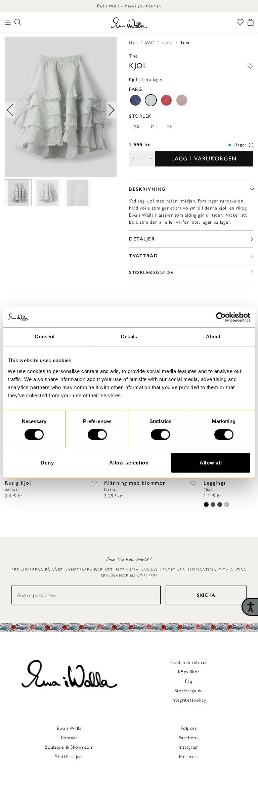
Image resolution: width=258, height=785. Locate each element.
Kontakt (69, 738)
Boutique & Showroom (69, 747)
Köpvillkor (188, 672)
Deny (47, 462)
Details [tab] (129, 336)
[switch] (97, 434)
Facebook (189, 738)
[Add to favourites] (250, 65)
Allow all (211, 462)
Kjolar (167, 42)
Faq (188, 681)
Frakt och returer (188, 662)
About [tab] (213, 336)
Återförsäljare (69, 756)
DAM (150, 42)
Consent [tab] (45, 336)
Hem (133, 42)
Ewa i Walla (69, 728)
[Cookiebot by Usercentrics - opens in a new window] (220, 317)
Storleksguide (189, 691)
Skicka (206, 595)
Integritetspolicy (189, 700)
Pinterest (188, 756)
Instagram (189, 747)
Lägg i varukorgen (204, 158)
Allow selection (129, 462)
